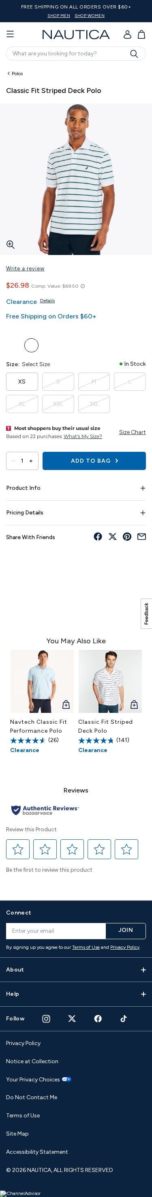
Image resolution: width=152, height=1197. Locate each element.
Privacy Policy (124, 947)
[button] (18, 849)
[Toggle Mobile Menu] (10, 34)
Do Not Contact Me (31, 1097)
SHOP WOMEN (90, 15)
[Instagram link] (46, 1019)
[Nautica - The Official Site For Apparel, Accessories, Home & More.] (76, 35)
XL (22, 403)
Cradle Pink (49, 345)
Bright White (31, 345)
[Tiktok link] (124, 1018)
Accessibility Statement (37, 1152)
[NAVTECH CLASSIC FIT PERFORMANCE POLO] (42, 681)
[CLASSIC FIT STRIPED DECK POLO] (110, 681)
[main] (76, 479)
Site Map (17, 1133)
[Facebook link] (98, 1018)
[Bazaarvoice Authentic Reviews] (45, 811)
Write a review (25, 269)
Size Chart (132, 432)
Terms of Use (86, 947)
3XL (94, 403)
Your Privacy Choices (33, 1080)
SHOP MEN (58, 15)
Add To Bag (91, 460)
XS (22, 381)
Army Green (13, 345)
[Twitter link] (72, 1018)
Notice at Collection (32, 1061)
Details (47, 300)
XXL (58, 403)
